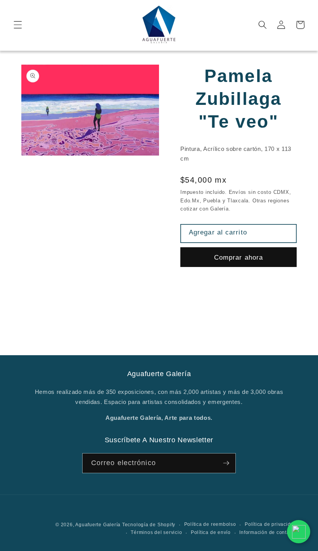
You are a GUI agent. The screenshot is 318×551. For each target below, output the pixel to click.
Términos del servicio (156, 532)
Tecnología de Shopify (148, 524)
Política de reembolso (210, 524)
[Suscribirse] (226, 463)
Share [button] (198, 286)
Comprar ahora (238, 257)
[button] (18, 24)
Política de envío (211, 532)
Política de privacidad (271, 524)
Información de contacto (268, 532)
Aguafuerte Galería (98, 524)
